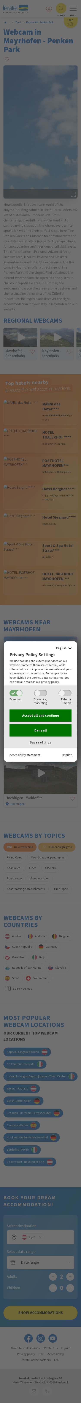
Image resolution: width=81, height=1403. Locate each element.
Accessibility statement (25, 755)
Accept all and (40, 715)
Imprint (66, 755)
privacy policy (50, 682)
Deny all (40, 730)
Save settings (40, 742)
